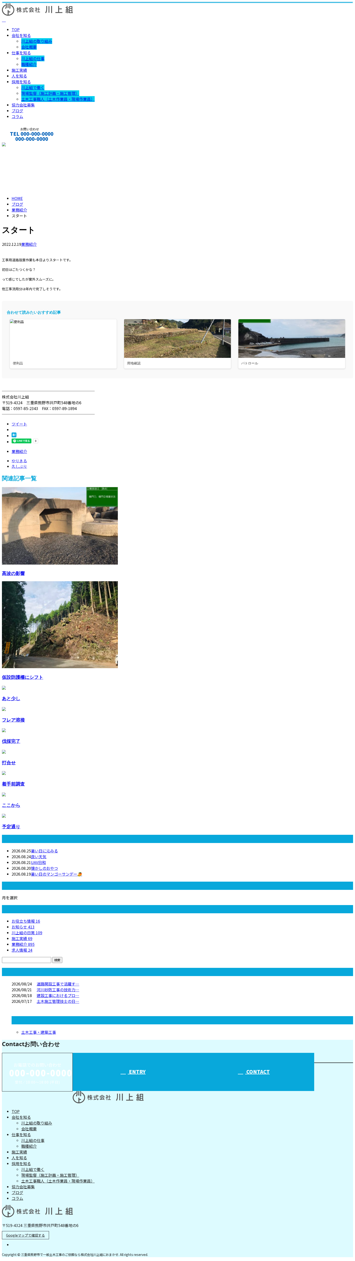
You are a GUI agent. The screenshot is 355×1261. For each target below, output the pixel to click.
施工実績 (19, 70)
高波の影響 (13, 573)
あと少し (11, 698)
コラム (17, 116)
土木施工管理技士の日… (58, 1001)
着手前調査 (13, 784)
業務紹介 (29, 244)
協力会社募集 (23, 105)
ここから (11, 805)
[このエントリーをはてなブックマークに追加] (14, 436)
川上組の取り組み (36, 41)
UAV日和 (38, 862)
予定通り (11, 826)
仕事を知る (21, 53)
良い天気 (38, 856)
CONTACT (19, 145)
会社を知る (21, 35)
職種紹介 (29, 64)
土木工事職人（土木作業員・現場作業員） (58, 99)
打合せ (9, 762)
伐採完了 (11, 741)
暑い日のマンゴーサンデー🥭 (56, 874)
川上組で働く (32, 87)
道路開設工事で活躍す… (58, 984)
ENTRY (137, 1071)
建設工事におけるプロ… (58, 995)
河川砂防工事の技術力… (58, 989)
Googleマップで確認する (25, 1235)
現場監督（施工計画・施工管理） (50, 93)
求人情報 (22, 950)
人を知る (19, 76)
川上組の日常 (27, 932)
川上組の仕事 (32, 58)
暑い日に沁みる (44, 851)
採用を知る (21, 82)
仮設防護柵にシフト (22, 677)
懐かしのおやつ (44, 868)
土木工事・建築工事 (38, 1032)
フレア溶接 (13, 720)
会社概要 (29, 47)
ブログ (17, 110)
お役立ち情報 (26, 921)
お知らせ (23, 927)
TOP (16, 29)
